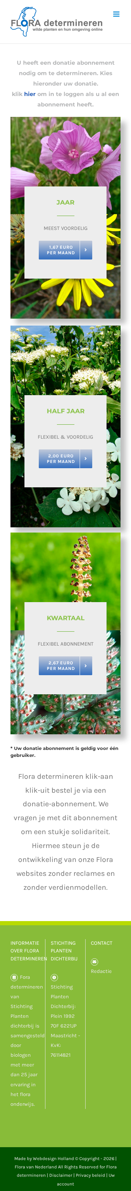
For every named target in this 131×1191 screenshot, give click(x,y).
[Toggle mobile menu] (117, 14)
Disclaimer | (62, 1175)
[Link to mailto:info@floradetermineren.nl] (94, 962)
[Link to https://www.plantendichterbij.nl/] (54, 977)
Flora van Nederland (36, 1166)
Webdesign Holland (53, 1158)
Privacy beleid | (92, 1175)
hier (30, 94)
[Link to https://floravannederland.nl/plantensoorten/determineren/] (14, 977)
